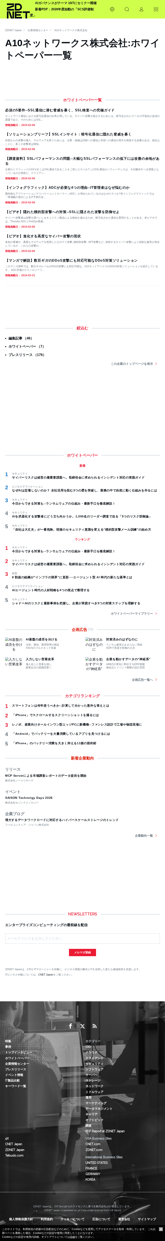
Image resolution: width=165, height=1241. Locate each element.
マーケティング (96, 1103)
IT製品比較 (12, 1080)
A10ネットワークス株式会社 (70, 30)
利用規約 (47, 1219)
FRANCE (91, 1168)
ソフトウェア (95, 1069)
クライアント (95, 1058)
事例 (8, 1046)
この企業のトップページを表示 (132, 363)
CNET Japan (45, 974)
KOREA (90, 1179)
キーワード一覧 (15, 1086)
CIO (88, 1046)
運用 (89, 1097)
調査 (89, 1125)
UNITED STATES (97, 1162)
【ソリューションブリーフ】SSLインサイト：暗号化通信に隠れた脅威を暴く (68, 134)
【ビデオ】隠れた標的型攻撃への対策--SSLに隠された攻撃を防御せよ (62, 212)
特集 (8, 1041)
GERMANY (93, 1174)
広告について (101, 1219)
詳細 (72, 1236)
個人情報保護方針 (21, 1219)
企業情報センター (38, 30)
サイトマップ (147, 1219)
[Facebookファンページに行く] (70, 1026)
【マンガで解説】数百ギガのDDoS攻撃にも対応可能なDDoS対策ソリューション (71, 260)
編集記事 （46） (21, 338)
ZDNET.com (94, 1150)
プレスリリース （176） (27, 355)
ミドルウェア (95, 1092)
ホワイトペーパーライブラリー (132, 613)
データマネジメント (99, 1108)
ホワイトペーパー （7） (27, 346)
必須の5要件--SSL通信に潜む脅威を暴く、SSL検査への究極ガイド (60, 110)
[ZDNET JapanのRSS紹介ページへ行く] (94, 1026)
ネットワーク (95, 1086)
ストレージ (93, 1080)
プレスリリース (15, 1069)
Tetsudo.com (14, 1155)
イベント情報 (14, 1075)
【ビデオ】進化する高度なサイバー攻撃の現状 (43, 236)
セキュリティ (95, 1063)
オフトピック (95, 1120)
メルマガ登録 (82, 952)
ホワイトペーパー (17, 1058)
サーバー (92, 1075)
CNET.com (93, 1144)
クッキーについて (73, 1219)
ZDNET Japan (13, 30)
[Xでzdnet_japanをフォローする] (82, 1026)
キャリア (92, 1114)
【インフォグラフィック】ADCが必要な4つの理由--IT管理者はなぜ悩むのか (67, 187)
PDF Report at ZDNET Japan (105, 1131)
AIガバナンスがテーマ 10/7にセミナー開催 (66, 3)
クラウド (92, 1052)
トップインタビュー (18, 1052)
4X (7, 1138)
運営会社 (124, 1219)
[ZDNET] (18, 9)
